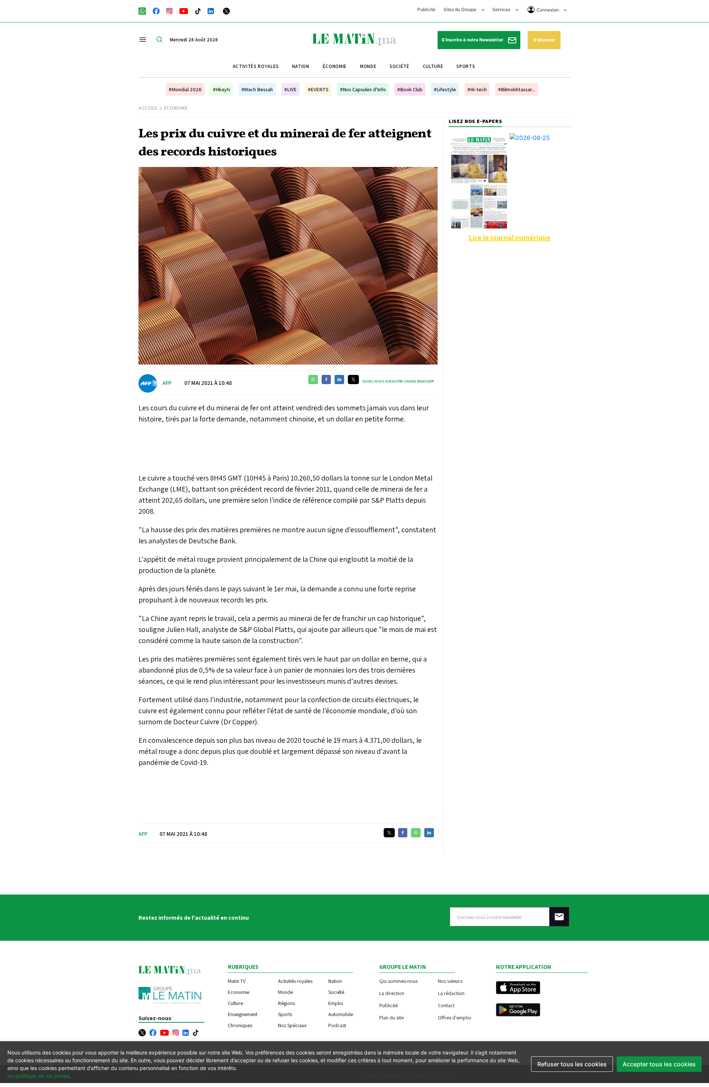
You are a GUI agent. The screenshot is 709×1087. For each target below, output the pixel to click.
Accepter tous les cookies (659, 1064)
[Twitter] (226, 10)
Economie (238, 992)
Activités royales (256, 66)
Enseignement (242, 1014)
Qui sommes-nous (398, 981)
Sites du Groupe (460, 9)
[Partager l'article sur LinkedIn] (339, 379)
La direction (391, 993)
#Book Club (409, 89)
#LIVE (290, 89)
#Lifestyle (445, 89)
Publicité (426, 9)
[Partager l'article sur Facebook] (326, 379)
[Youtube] (183, 10)
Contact (446, 1005)
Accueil (148, 108)
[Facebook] (156, 10)
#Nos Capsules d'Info (363, 89)
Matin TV (237, 981)
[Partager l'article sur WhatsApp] (313, 379)
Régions (286, 1003)
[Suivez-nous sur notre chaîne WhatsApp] (144, 10)
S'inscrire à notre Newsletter (473, 39)
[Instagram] (169, 10)
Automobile (340, 1014)
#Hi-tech (477, 89)
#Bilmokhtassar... (516, 89)
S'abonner (544, 39)
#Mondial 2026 (185, 89)
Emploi (335, 1003)
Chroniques (240, 1025)
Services (501, 9)
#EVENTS (318, 89)
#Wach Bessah (257, 89)
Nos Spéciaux (292, 1025)
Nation (300, 66)
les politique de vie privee (38, 1076)
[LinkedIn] (211, 10)
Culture (433, 66)
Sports (465, 66)
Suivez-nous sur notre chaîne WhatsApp (398, 381)
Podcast (337, 1025)
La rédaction (451, 993)
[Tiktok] (198, 10)
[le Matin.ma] (354, 38)
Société (400, 66)
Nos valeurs (450, 981)
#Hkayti (221, 89)
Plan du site (391, 1017)
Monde (368, 66)
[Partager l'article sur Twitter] (353, 379)
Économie (335, 66)
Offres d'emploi (454, 1017)
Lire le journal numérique (510, 237)
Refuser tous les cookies (572, 1064)
